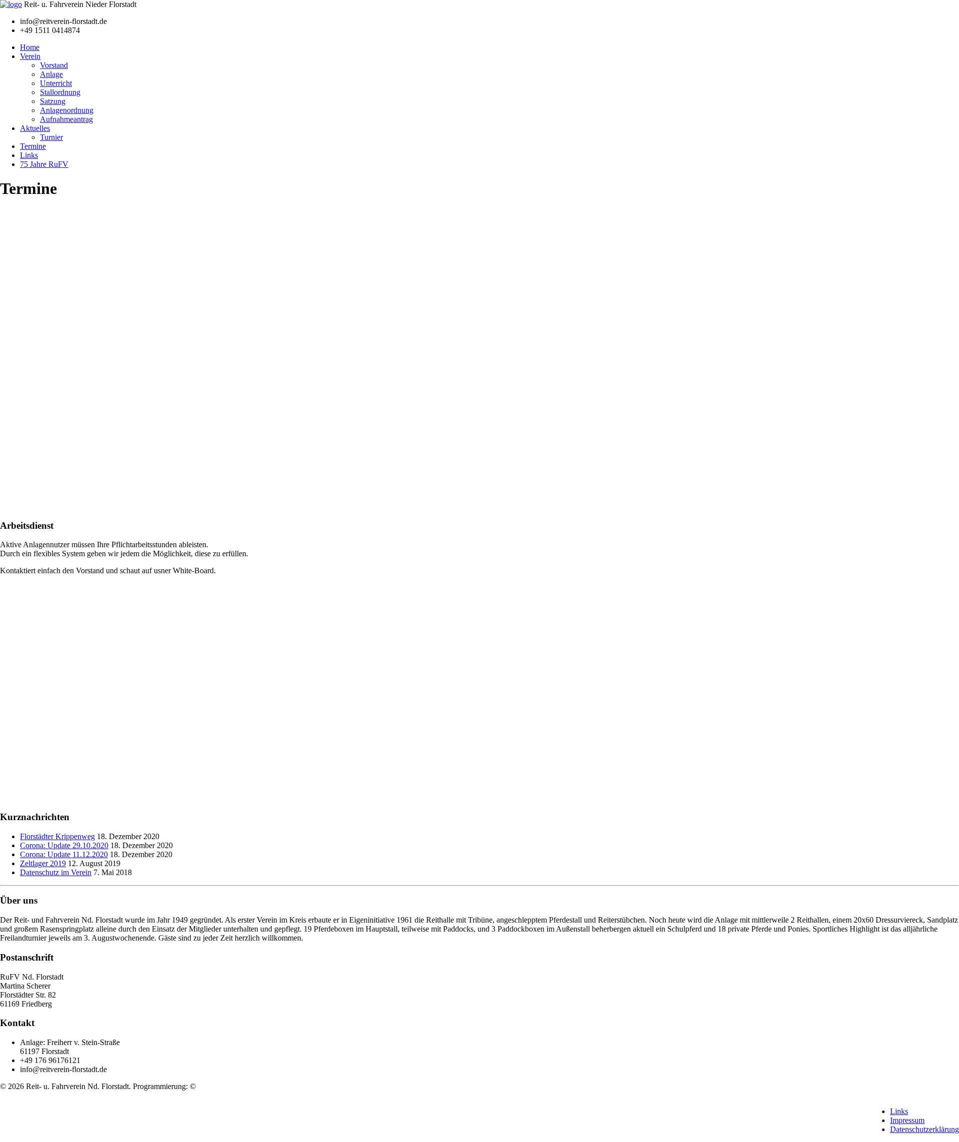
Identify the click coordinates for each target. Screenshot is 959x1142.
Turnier (51, 137)
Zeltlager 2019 (43, 863)
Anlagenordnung (66, 110)
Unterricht (56, 83)
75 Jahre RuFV (44, 164)
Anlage (51, 74)
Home (29, 47)
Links (29, 155)
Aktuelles (35, 128)
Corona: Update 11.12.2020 (64, 854)
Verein (30, 56)
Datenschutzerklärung (924, 1129)
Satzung (52, 101)
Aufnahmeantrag (66, 119)
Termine (33, 146)
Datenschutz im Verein (55, 872)
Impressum (907, 1120)
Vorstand (54, 65)
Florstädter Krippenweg (57, 836)
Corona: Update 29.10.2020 (64, 845)
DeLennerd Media (227, 1086)
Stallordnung (60, 92)
